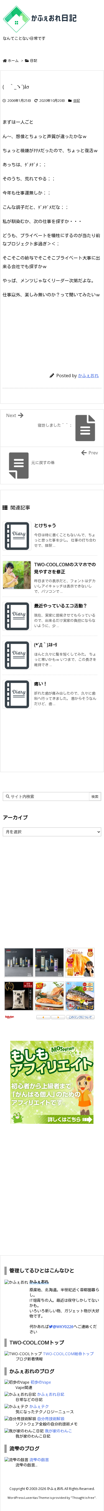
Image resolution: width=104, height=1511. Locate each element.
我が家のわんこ (58, 1431)
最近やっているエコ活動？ (60, 606)
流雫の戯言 (39, 1459)
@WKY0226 (63, 1326)
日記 (33, 60)
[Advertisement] (52, 332)
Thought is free (83, 1498)
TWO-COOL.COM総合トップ (68, 1353)
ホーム (13, 60)
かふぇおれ (88, 375)
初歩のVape (41, 1382)
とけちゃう (45, 525)
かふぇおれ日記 (50, 1394)
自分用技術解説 (50, 1418)
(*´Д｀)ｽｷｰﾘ (45, 645)
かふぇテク (39, 1406)
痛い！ (40, 684)
